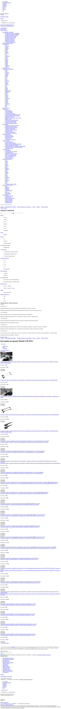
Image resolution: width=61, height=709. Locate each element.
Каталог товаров (3, 30)
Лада (6, 55)
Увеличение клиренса (7, 159)
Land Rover (7, 56)
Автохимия (5, 109)
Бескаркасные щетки (9, 136)
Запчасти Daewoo (8, 200)
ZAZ (6, 104)
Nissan (6, 57)
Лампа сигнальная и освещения (11, 145)
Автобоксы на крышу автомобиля (12, 34)
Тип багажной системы (5, 245)
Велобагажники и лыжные (10, 36)
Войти (1, 13)
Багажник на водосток (9, 38)
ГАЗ (6, 107)
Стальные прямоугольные (9, 256)
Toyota (6, 64)
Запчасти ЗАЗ (8, 197)
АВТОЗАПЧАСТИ (9, 196)
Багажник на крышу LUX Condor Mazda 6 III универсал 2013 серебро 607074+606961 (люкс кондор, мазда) (22, 538)
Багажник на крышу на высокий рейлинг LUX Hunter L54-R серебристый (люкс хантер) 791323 (20, 582)
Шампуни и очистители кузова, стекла (13, 117)
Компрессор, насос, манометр (11, 153)
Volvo (6, 178)
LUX (5, 228)
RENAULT (7, 187)
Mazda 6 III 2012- (44, 206)
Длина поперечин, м (4, 258)
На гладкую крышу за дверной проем (11, 281)
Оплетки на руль (6, 68)
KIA (6, 166)
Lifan (6, 87)
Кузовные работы (8, 130)
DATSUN (7, 189)
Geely (6, 79)
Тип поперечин (3, 249)
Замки (1, 290)
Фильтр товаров (3, 208)
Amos (5, 217)
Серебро (5, 273)
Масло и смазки (6, 108)
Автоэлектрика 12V (9, 152)
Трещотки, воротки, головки (11, 129)
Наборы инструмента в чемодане (12, 125)
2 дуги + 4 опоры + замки (9, 288)
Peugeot (6, 59)
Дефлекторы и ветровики (8, 69)
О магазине (5, 1)
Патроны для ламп (9, 148)
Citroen (6, 47)
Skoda (6, 62)
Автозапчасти (6, 194)
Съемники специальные (10, 128)
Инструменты (6, 124)
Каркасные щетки (9, 135)
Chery (6, 66)
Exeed (6, 76)
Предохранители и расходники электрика (13, 147)
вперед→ (8, 350)
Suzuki (6, 63)
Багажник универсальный (10, 37)
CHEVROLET (8, 193)
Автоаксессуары (6, 149)
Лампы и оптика (6, 140)
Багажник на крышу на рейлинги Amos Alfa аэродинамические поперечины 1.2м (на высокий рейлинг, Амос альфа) (24, 442)
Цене (4, 347)
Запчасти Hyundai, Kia (9, 198)
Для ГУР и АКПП (9, 112)
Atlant (5, 219)
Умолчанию (5, 346)
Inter (5, 226)
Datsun (6, 49)
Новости (4, 4)
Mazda (6, 88)
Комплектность (3, 283)
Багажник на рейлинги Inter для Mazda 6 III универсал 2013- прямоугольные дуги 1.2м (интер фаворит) (21, 473)
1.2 (4, 260)
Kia (6, 53)
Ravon (6, 60)
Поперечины (6, 247)
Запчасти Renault (8, 199)
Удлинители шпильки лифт (10, 184)
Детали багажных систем (10, 41)
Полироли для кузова (9, 116)
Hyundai (7, 52)
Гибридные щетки (9, 137)
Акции (4, 6)
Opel (6, 58)
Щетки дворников (6, 134)
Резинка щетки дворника (10, 139)
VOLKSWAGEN (8, 190)
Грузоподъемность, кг (4, 294)
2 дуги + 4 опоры (7, 285)
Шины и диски (8, 119)
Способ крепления (4, 277)
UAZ (6, 105)
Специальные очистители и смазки (12, 115)
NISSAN (7, 188)
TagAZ (6, 101)
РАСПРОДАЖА (8, 202)
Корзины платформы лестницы (11, 35)
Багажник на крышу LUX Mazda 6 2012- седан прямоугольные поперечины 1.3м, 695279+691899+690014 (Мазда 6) (23, 493)
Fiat (6, 77)
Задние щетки (8, 138)
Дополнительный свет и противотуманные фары (15, 146)
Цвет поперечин (3, 271)
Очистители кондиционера (10, 121)
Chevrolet (7, 46)
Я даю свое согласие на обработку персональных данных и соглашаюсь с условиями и (26, 654)
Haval (6, 82)
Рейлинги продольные (9, 40)
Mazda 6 (38, 206)
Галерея (4, 9)
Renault (6, 61)
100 (4, 300)
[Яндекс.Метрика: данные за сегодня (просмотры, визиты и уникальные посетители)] (4, 702)
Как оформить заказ (7, 2)
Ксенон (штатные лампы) (10, 142)
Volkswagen (7, 65)
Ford (6, 50)
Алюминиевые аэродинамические (11, 251)
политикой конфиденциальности (44, 654)
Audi (6, 45)
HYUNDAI (7, 192)
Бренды (2, 215)
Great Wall (7, 81)
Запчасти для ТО (8, 201)
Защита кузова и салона (8, 185)
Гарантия (5, 3)
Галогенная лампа (9, 141)
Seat (6, 174)
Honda (6, 51)
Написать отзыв (3, 337)
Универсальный (7, 243)
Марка (1, 232)
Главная (2, 206)
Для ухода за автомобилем (10, 154)
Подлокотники (6, 44)
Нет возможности (7, 292)
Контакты (5, 5)
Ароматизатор (8, 150)
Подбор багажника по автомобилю (12, 33)
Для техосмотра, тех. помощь (11, 151)
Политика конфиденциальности (25, 679)
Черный (5, 275)
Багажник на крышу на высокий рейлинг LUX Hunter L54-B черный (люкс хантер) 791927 (19, 559)
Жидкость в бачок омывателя (11, 123)
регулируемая (7, 268)
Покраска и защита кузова (10, 122)
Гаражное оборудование (10, 132)
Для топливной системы (10, 113)
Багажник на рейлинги (10, 39)
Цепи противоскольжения (8, 43)
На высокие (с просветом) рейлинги (11, 279)
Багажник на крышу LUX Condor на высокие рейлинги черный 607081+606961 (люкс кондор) (19, 504)
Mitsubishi (7, 91)
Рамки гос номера (9, 156)
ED (4, 221)
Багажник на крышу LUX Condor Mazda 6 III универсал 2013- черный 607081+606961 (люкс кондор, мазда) (22, 515)
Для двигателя (8, 110)
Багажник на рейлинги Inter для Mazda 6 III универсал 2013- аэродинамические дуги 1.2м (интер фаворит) (22, 452)
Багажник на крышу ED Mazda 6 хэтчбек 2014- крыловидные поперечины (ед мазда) (17, 604)
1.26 (5, 264)
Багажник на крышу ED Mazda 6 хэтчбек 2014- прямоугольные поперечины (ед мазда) (18, 625)
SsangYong (7, 98)
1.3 (4, 266)
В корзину (3, 369)
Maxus (6, 89)
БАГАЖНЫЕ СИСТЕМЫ (8, 32)
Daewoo (6, 48)
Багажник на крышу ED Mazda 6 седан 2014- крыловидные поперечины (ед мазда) (17, 615)
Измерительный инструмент (11, 133)
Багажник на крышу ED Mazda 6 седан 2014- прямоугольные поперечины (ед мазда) (17, 635)
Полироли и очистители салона (11, 120)
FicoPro (5, 224)
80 (4, 296)
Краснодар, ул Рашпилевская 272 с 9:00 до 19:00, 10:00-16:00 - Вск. (7, 25)
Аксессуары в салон (9, 158)
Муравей (6, 230)
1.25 (5, 262)
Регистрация (5, 13)
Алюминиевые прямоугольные (10, 253)
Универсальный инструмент (11, 126)
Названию (5, 348)
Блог (4, 7)
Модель (2, 236)
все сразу (4, 350)
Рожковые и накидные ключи (11, 127)
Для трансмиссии (8, 111)
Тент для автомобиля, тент (10, 155)
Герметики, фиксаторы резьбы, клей (12, 114)
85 (4, 298)
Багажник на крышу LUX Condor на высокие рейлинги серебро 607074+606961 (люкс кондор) (19, 526)
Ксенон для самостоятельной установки (13, 143)
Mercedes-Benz (8, 90)
